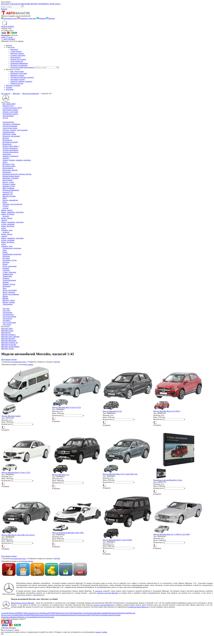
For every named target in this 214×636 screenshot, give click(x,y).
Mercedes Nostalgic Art (9, 342)
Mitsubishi (34, 615)
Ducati (46, 613)
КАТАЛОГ (5, 4)
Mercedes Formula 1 (8, 334)
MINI (29, 615)
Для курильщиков (9, 316)
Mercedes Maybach (8, 338)
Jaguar (112, 613)
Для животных (8, 314)
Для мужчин (7, 318)
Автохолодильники (10, 126)
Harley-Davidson (84, 613)
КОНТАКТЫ (15, 4)
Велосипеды (7, 140)
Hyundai (102, 613)
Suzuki (87, 615)
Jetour (120, 613)
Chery (36, 613)
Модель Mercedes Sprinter (11, 416)
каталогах (99, 591)
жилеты (4, 220)
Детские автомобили (10, 150)
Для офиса (6, 320)
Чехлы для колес (9, 292)
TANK (92, 615)
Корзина (4, 9)
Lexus (8, 615)
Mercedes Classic (7, 330)
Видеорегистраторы (10, 142)
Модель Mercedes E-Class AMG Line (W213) (18, 535)
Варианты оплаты (17, 75)
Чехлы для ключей (10, 290)
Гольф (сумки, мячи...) (11, 146)
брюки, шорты (6, 210)
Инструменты (8, 168)
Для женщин (7, 312)
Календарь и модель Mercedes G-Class (167, 480)
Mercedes (16, 93)
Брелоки (6, 138)
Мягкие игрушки (9, 196)
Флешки (6, 282)
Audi (16, 613)
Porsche (55, 615)
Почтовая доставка (17, 79)
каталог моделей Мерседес (104, 605)
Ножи (5, 202)
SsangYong (76, 615)
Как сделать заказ (17, 71)
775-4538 (6, 37)
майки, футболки (7, 214)
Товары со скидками (10, 112)
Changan (31, 613)
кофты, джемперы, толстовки (12, 212)
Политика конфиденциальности (22, 67)
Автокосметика (8, 122)
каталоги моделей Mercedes (107, 593)
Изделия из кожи (9, 166)
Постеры (6, 262)
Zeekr (118, 615)
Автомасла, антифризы (11, 124)
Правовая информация (19, 63)
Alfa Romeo (10, 613)
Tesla (97, 615)
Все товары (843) (9, 104)
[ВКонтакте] (6, 623)
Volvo (114, 615)
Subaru (82, 615)
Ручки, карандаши (9, 266)
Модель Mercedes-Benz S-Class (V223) (66, 407)
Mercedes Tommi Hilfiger (10, 346)
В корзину (5, 430)
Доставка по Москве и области (22, 77)
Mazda (17, 615)
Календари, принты (10, 170)
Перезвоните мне (10, 18)
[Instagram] (10, 623)
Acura (3, 613)
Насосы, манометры (10, 200)
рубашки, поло (6, 230)
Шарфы (5, 298)
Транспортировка (9, 280)
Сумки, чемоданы (9, 272)
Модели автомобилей (30, 93)
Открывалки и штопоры (12, 248)
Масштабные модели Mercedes (22, 603)
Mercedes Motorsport (8, 340)
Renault (60, 615)
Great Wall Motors (71, 613)
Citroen (41, 613)
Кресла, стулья (8, 182)
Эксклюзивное (8, 116)
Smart (70, 615)
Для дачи (6, 308)
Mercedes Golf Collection (10, 336)
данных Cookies (101, 632)
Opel (45, 615)
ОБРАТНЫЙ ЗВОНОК (29, 4)
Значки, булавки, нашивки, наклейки (17, 160)
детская (5, 208)
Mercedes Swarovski (8, 344)
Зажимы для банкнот (11, 156)
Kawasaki (125, 613)
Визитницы (7, 144)
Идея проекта (15, 57)
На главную (5, 93)
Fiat (56, 613)
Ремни (5, 264)
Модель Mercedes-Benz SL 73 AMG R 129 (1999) (171, 534)
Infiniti (107, 613)
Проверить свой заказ (27, 18)
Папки (5, 252)
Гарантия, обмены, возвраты (21, 81)
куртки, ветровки (7, 224)
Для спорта (7, 324)
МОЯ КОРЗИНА (7, 26)
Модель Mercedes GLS (60, 475)
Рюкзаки (6, 268)
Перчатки (6, 256)
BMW (20, 613)
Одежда (5, 206)
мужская (6, 232)
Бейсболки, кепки (9, 134)
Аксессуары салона (10, 128)
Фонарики (6, 286)
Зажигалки (7, 154)
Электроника (8, 304)
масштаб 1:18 (8, 192)
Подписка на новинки (18, 65)
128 (58, 362)
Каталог (9, 45)
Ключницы (7, 172)
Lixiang (12, 615)
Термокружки (8, 274)
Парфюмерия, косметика (12, 254)
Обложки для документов (12, 204)
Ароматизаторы (9, 132)
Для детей (6, 310)
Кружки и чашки (9, 184)
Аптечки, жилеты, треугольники (15, 130)
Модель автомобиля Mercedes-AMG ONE (68, 533)
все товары (29, 364)
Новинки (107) (8, 106)
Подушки (6, 258)
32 (54, 362)
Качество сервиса (17, 53)
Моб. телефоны (8, 188)
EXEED (52, 613)
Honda (96, 613)
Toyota (101, 615)
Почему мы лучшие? (18, 59)
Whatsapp (42, 18)
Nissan (40, 615)
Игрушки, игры (8, 164)
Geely (63, 613)
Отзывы (9, 87)
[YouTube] (3, 623)
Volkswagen (107, 615)
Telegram (51, 18)
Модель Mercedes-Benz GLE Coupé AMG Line (120, 474)
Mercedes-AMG (7, 328)
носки (3, 228)
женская (6, 216)
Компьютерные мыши (11, 176)
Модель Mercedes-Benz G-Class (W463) (117, 540)
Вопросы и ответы (13, 85)
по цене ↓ (23, 362)
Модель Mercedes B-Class (112, 411)
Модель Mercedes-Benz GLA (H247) (166, 411)
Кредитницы (7, 180)
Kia (130, 613)
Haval (92, 613)
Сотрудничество (16, 61)
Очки (5, 250)
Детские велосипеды (10, 152)
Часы (4, 288)
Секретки (6, 270)
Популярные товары (10, 110)
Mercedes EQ (6, 332)
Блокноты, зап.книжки (11, 136)
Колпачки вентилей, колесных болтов (17, 174)
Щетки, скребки (9, 302)
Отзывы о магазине (17, 55)
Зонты (5, 162)
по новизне (15, 362)
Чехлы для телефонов (11, 294)
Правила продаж (16, 83)
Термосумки (7, 276)
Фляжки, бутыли (9, 284)
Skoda (65, 615)
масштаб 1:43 (8, 194)
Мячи (5, 198)
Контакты (14, 49)
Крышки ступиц (9, 186)
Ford (59, 613)
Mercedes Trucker (7, 348)
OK (2, 634)
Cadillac (25, 613)
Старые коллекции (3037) (12, 108)
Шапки (5, 296)
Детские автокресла (10, 148)
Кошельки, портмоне (11, 178)
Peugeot (49, 615)
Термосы (6, 278)
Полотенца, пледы (10, 260)
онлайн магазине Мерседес (138, 607)
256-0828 (8, 39)
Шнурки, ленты (9, 300)
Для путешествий (9, 322)
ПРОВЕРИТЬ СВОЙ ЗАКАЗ (49, 4)
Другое (5, 118)
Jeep (116, 613)
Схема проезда (16, 51)
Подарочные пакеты (10, 114)
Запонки (6, 158)
